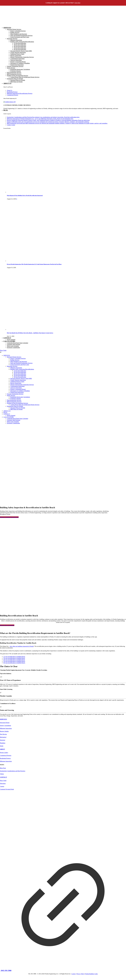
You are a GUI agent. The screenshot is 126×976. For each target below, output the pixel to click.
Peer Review (3, 734)
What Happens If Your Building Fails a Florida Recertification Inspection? (25, 195)
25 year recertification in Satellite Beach (14, 656)
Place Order (3, 780)
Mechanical (3, 737)
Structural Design (4, 722)
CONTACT (3, 777)
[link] (63, 879)
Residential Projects (5, 758)
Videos (2, 774)
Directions (3, 783)
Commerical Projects (5, 755)
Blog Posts (3, 768)
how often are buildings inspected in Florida (22, 646)
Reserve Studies (4, 731)
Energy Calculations (5, 725)
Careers (2, 786)
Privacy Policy (80, 974)
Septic (1, 746)
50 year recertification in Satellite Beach (14, 661)
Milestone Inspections (6, 728)
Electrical (2, 740)
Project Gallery (4, 752)
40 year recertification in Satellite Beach (14, 659)
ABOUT (2, 749)
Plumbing (2, 743)
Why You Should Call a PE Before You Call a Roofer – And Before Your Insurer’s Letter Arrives (30, 332)
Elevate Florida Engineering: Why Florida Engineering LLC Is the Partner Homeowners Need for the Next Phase (34, 264)
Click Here (77, 3)
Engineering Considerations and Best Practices (12, 771)
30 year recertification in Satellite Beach (14, 658)
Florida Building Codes (91, 974)
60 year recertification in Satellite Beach (14, 662)
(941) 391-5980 (5, 970)
